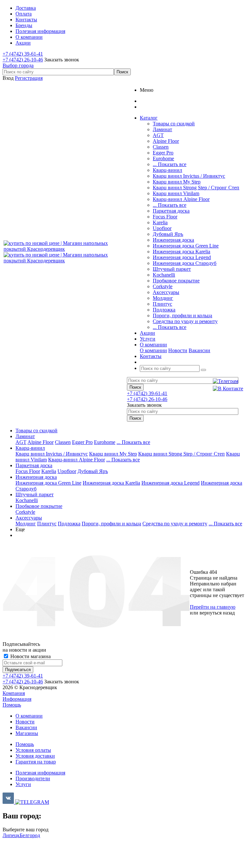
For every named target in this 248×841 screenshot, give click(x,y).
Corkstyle (162, 286)
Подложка (164, 309)
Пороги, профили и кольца (182, 315)
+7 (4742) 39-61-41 (23, 54)
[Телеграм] (228, 381)
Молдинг (163, 298)
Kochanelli (164, 275)
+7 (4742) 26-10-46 (23, 59)
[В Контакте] (228, 389)
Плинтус (162, 304)
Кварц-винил (167, 170)
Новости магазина (30, 656)
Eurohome (163, 158)
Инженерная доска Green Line (186, 245)
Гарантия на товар (36, 761)
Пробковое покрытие (176, 280)
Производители (33, 778)
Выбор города (18, 65)
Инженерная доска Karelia (181, 251)
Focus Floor (165, 216)
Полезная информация (40, 772)
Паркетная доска (171, 211)
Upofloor (162, 228)
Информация (17, 699)
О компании (153, 350)
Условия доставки (35, 756)
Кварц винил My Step (177, 181)
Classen (161, 147)
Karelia (160, 222)
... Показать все (169, 164)
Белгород (30, 835)
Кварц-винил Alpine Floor (181, 199)
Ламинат (162, 129)
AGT (158, 135)
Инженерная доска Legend (182, 257)
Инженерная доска (173, 240)
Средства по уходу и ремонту (185, 321)
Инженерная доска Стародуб (184, 263)
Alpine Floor (166, 141)
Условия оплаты (33, 750)
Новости (177, 350)
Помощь (12, 705)
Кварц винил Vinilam (176, 193)
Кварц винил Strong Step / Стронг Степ (196, 187)
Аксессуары (166, 292)
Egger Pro (163, 152)
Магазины (27, 733)
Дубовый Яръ (168, 234)
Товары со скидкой (174, 123)
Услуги (23, 784)
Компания (14, 693)
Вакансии (199, 350)
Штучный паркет (172, 269)
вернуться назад (217, 612)
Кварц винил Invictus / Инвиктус (189, 176)
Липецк (11, 835)
